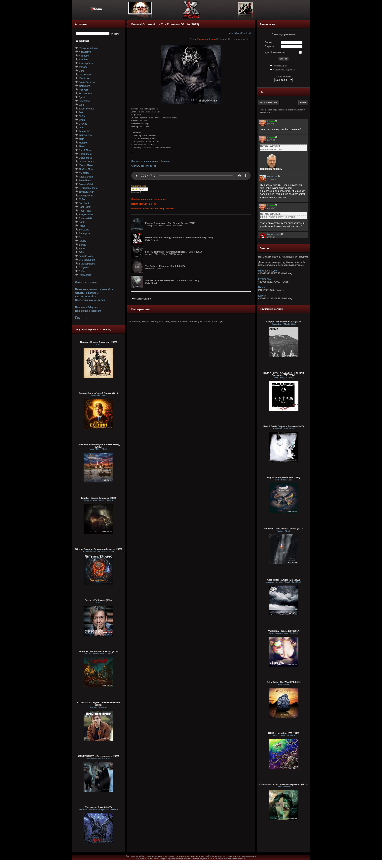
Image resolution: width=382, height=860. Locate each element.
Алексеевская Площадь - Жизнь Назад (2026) (99, 445)
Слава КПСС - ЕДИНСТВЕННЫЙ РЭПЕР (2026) (98, 703)
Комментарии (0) (143, 299)
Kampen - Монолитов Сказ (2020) (283, 321)
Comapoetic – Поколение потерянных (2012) (283, 784)
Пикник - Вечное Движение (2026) (98, 342)
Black (237, 33)
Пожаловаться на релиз (144, 204)
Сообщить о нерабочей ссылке (148, 199)
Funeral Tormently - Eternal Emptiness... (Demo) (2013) (174, 252)
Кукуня (262, 295)
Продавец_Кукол (206, 39)
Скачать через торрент (143, 166)
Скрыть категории (85, 282)
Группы (81, 317)
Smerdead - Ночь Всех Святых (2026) (98, 651)
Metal (231, 33)
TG (132, 153)
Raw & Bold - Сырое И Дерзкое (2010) (283, 426)
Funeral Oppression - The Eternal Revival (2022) (170, 223)
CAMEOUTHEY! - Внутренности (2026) (98, 756)
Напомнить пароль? (284, 69)
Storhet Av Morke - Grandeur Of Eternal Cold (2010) (172, 280)
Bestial (262, 287)
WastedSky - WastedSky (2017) (284, 631)
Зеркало (165, 161)
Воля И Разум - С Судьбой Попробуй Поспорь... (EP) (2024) (283, 374)
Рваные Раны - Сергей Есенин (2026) (99, 393)
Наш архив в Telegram (88, 310)
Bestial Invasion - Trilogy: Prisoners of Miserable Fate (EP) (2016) (179, 237)
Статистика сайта (85, 296)
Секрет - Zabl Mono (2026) (98, 600)
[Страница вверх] (126, 23)
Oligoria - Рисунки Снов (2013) (283, 477)
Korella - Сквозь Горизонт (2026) (98, 498)
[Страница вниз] (126, 27)
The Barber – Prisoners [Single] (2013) (165, 266)
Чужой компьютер (275, 52)
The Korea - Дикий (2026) (98, 807)
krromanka (264, 279)
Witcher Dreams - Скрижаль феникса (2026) (98, 549)
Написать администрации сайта (94, 289)
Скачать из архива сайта (144, 161)
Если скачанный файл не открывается (152, 208)
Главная (84, 40)
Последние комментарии (90, 300)
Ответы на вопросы (86, 293)
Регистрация (279, 65)
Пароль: (270, 46)
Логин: (268, 42)
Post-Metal (246, 33)
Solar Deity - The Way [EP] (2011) (284, 682)
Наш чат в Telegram (86, 307)
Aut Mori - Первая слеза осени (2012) (283, 528)
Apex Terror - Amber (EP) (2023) (283, 580)
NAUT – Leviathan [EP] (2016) (283, 733)
